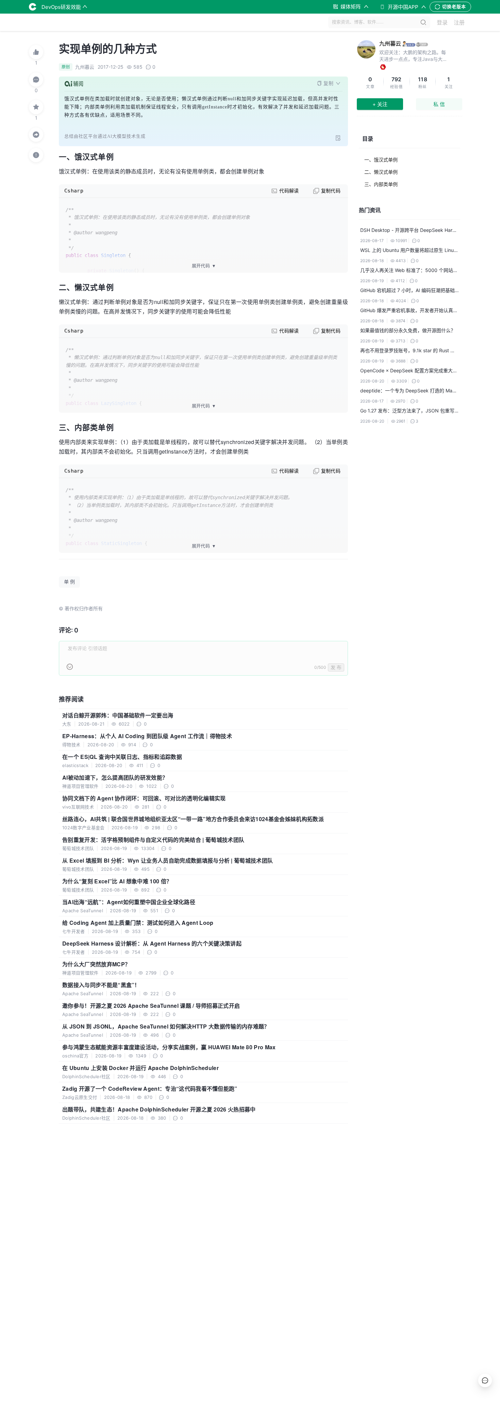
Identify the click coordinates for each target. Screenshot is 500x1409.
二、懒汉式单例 (381, 172)
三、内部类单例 (381, 184)
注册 (459, 22)
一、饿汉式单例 (381, 160)
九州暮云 (390, 43)
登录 (442, 22)
